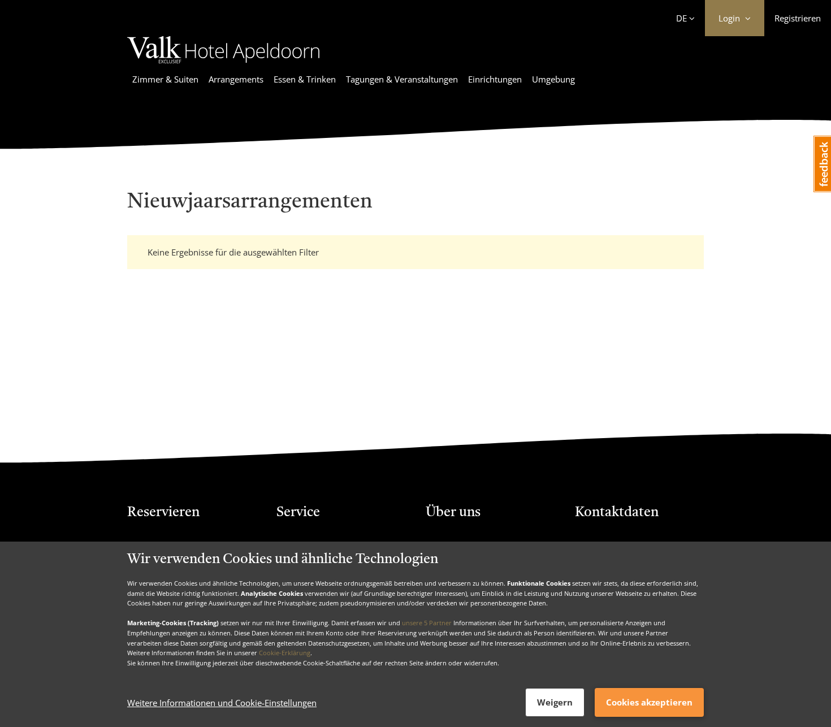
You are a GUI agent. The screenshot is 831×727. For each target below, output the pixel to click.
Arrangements (236, 79)
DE (681, 18)
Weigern (555, 702)
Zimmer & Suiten (165, 79)
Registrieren (797, 18)
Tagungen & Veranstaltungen (402, 79)
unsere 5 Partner (427, 622)
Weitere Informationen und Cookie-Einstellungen (222, 702)
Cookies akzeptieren (649, 702)
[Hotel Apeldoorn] (223, 65)
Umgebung (553, 79)
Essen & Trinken (305, 79)
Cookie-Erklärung (284, 652)
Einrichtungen (495, 79)
